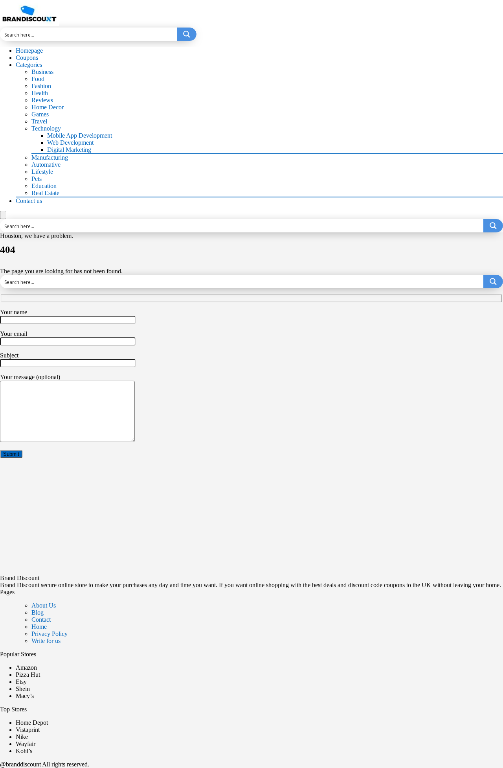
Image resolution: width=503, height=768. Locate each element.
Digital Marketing (69, 149)
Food (37, 79)
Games (40, 114)
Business (42, 71)
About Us (43, 605)
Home (39, 626)
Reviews (42, 100)
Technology (46, 128)
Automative (46, 164)
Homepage (29, 50)
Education (44, 185)
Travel (39, 121)
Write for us (46, 640)
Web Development (70, 142)
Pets (36, 178)
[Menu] (3, 215)
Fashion (41, 86)
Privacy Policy (49, 633)
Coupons (27, 57)
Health (39, 93)
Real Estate (45, 193)
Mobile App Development (79, 135)
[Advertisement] (236, 519)
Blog (37, 612)
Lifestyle (42, 171)
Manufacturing (49, 157)
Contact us (29, 200)
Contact (41, 619)
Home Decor (47, 107)
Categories (29, 64)
